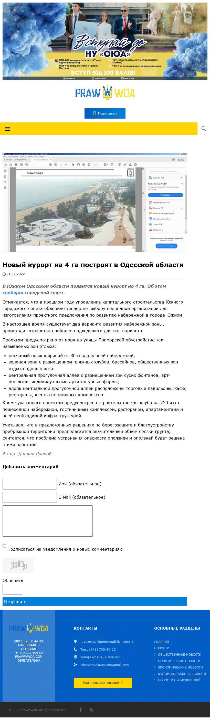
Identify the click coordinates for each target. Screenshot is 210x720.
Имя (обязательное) (79, 483)
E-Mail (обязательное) (81, 497)
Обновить (13, 580)
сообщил (14, 292)
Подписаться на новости (101, 683)
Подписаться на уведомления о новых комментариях (64, 549)
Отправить (15, 601)
